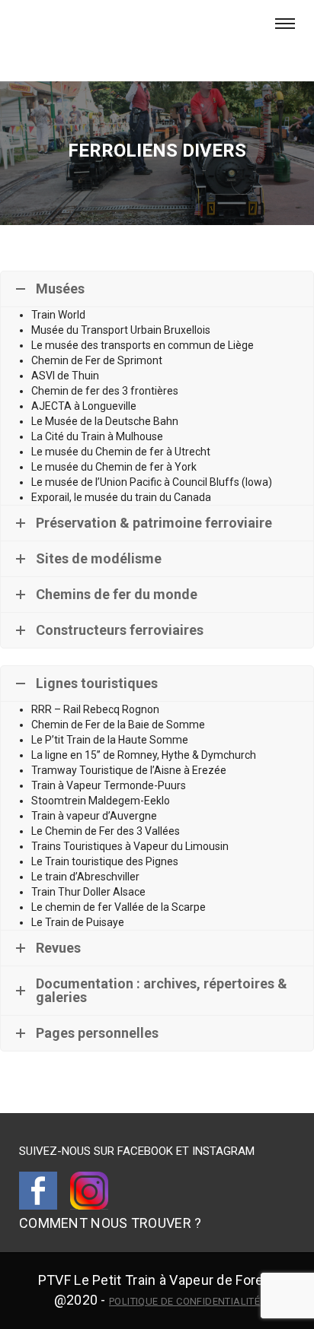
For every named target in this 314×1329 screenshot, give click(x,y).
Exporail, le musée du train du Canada (121, 497)
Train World (58, 315)
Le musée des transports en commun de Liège (142, 345)
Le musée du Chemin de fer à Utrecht (120, 452)
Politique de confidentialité (184, 1301)
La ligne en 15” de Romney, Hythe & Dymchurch (143, 755)
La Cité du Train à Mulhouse (97, 436)
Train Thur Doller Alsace (88, 892)
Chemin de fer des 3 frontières (104, 391)
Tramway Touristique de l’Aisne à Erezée (128, 770)
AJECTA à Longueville (83, 406)
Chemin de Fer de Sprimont (96, 360)
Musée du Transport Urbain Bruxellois (120, 330)
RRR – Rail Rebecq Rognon (95, 709)
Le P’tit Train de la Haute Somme (109, 740)
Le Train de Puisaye (77, 922)
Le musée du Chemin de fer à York (114, 467)
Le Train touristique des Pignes (104, 861)
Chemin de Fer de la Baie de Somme (118, 724)
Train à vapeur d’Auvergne (94, 816)
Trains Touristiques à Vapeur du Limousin (130, 846)
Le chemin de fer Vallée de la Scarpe (118, 907)
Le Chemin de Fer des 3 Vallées (105, 831)
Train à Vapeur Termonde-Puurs (108, 785)
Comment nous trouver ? (110, 1223)
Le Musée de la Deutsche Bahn (104, 421)
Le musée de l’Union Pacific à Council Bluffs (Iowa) (151, 482)
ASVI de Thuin (65, 376)
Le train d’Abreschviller (85, 877)
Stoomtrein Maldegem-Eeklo (100, 801)
